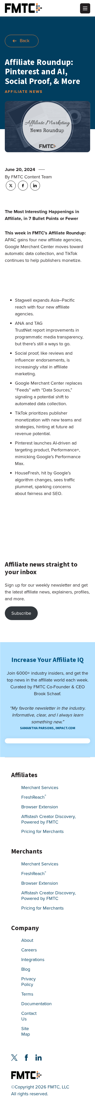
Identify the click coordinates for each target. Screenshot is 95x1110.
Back (24, 40)
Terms (27, 994)
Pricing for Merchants (42, 832)
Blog (25, 969)
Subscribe (21, 613)
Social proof (26, 353)
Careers (29, 950)
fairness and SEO (44, 493)
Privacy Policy (28, 982)
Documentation (36, 1004)
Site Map (25, 1031)
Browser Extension (39, 807)
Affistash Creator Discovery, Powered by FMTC (48, 819)
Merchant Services (39, 788)
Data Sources (56, 390)
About (27, 941)
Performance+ (65, 450)
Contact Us (28, 1016)
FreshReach (33, 797)
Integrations (32, 960)
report (39, 330)
